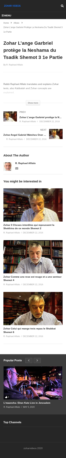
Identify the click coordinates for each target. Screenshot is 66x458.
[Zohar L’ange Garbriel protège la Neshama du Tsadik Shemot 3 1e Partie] (33, 205)
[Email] (17, 168)
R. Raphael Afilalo (25, 163)
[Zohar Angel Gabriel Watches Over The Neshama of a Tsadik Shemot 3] (33, 138)
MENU (7, 15)
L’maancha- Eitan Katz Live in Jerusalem (27, 402)
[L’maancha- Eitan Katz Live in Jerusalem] (33, 382)
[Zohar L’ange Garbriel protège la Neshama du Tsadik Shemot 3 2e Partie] (33, 120)
